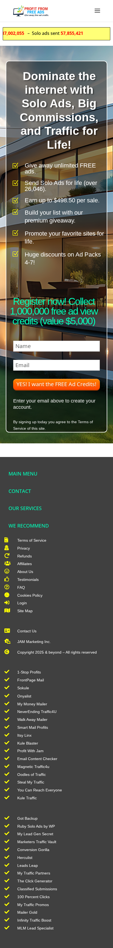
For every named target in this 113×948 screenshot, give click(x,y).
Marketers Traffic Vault (36, 842)
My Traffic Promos (33, 905)
